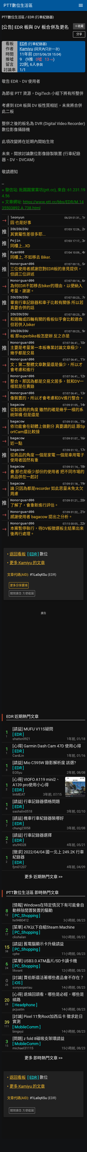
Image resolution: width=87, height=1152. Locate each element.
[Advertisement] (43, 659)
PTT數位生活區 (13, 17)
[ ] (18, 734)
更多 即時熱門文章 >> (43, 1058)
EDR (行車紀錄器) (41, 17)
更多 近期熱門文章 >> (43, 876)
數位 (27, 554)
